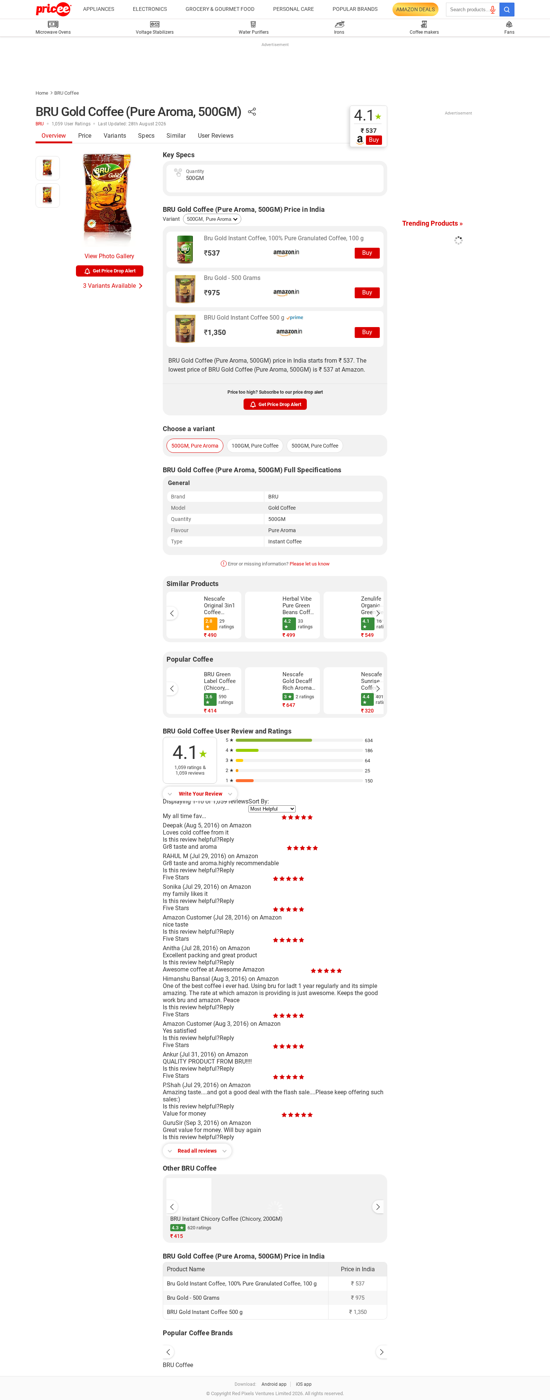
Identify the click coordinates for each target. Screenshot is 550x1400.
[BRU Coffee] (275, 1350)
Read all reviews (197, 1151)
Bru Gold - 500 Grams (232, 277)
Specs (146, 135)
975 (212, 293)
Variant (171, 219)
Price (85, 135)
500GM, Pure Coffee (314, 446)
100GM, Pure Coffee (255, 446)
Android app (274, 1384)
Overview (54, 135)
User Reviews (215, 135)
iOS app (304, 1384)
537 (212, 253)
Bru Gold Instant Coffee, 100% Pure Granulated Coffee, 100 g (284, 238)
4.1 (368, 115)
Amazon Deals (415, 9)
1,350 (215, 332)
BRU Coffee (66, 93)
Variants (115, 135)
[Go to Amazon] (185, 250)
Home (42, 93)
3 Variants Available (109, 285)
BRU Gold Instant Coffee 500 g (245, 317)
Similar (176, 135)
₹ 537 (369, 130)
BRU (40, 123)
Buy (374, 139)
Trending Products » (432, 223)
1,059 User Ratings (71, 123)
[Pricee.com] (54, 9)
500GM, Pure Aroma (195, 446)
